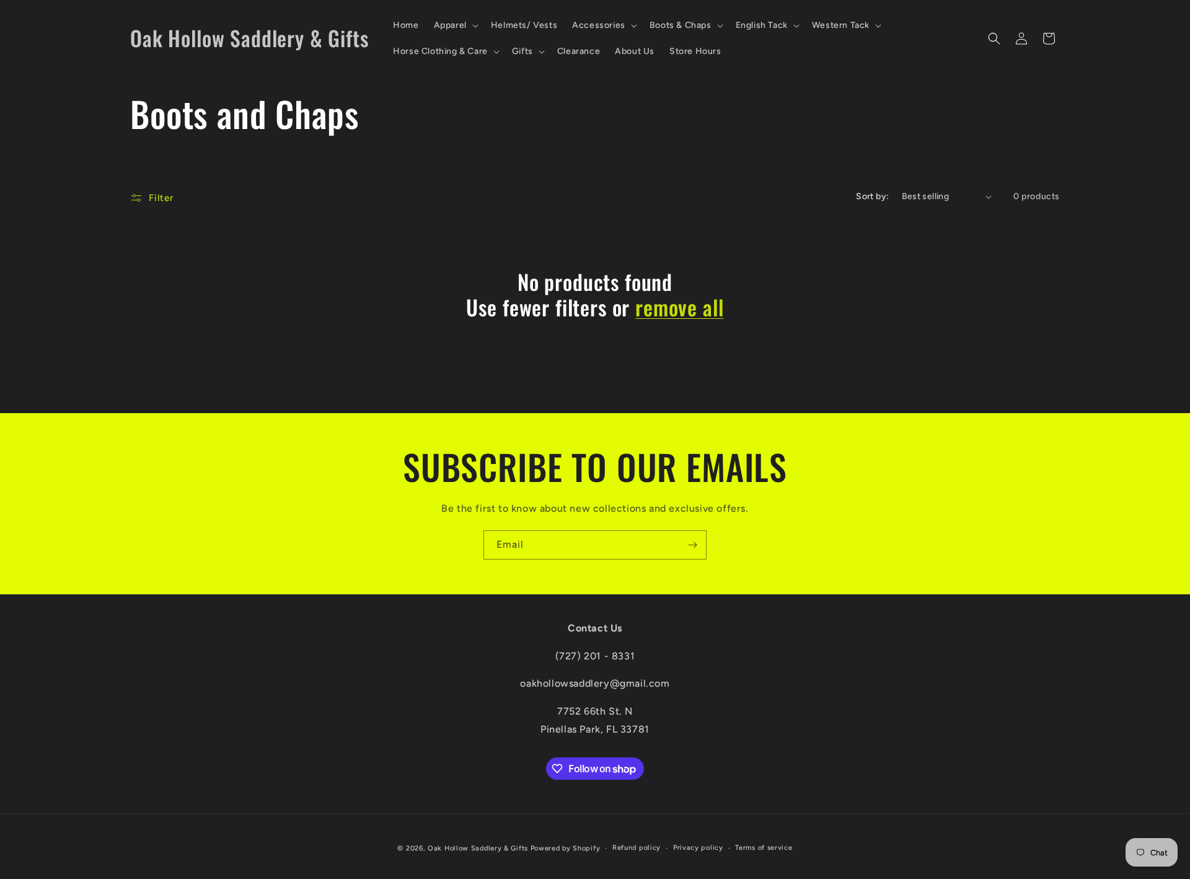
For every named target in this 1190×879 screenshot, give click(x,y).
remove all (679, 307)
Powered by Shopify (566, 848)
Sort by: (872, 196)
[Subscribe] (692, 545)
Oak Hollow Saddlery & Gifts (478, 848)
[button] (454, 25)
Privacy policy (698, 848)
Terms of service (763, 848)
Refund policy (636, 848)
